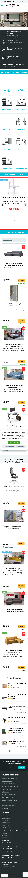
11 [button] (20, 28)
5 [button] (12, 28)
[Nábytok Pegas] (10, 5)
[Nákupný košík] (26, 5)
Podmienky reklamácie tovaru (9, 805)
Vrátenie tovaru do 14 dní (8, 803)
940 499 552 (5, 864)
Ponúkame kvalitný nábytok (8, 794)
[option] (14, 19)
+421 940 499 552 (9, 1)
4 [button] (11, 28)
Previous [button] (2, 19)
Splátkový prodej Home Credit (9, 800)
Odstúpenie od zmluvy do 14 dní (10, 778)
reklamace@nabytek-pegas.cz (9, 866)
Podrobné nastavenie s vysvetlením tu (14, 446)
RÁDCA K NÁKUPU (6, 789)
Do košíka (21, 280)
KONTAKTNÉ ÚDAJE (7, 781)
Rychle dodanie (5, 792)
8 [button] (16, 28)
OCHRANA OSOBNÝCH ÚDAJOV (10, 786)
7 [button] (15, 28)
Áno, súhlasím (14, 442)
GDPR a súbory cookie (7, 797)
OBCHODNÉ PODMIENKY (8, 783)
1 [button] (7, 28)
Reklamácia (5, 808)
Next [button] (26, 19)
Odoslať (22, 768)
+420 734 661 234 (7, 857)
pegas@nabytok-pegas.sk (8, 851)
